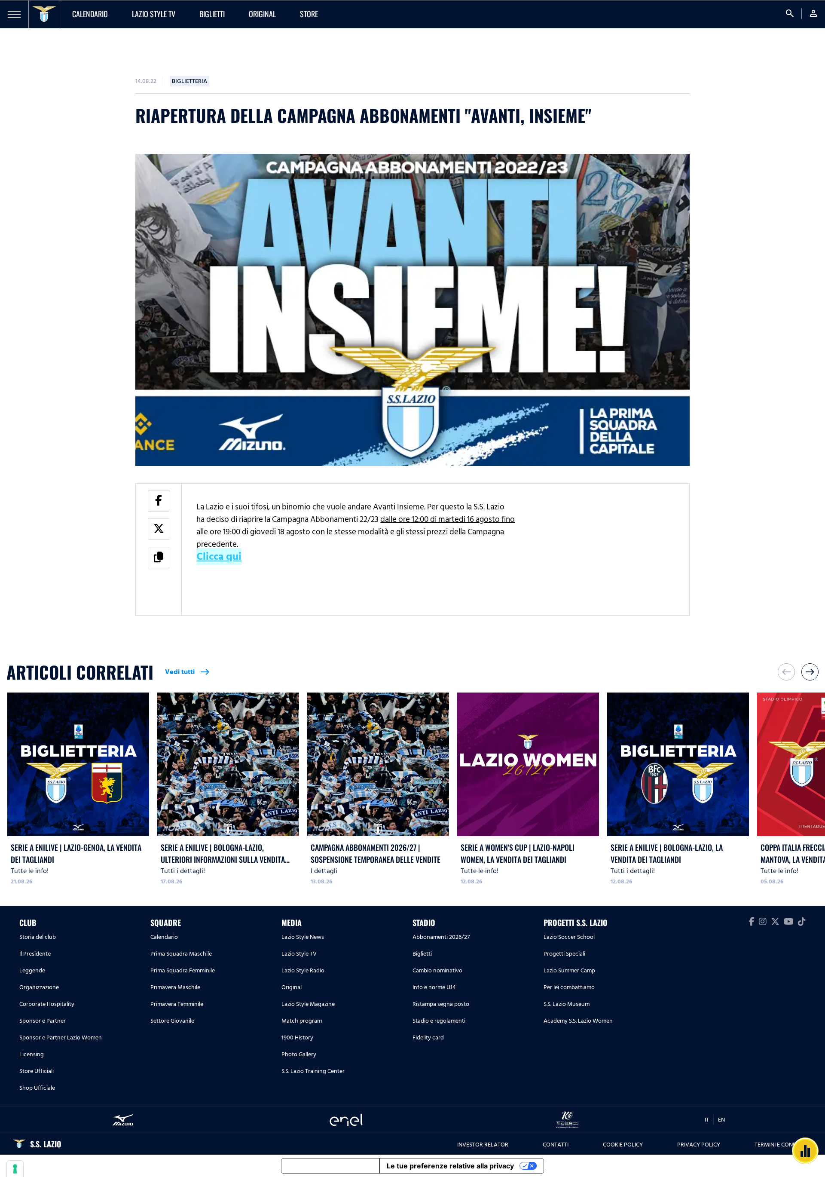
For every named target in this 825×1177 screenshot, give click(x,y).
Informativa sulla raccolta (330, 1166)
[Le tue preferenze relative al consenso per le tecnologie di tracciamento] (15, 1169)
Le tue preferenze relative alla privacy (450, 1166)
